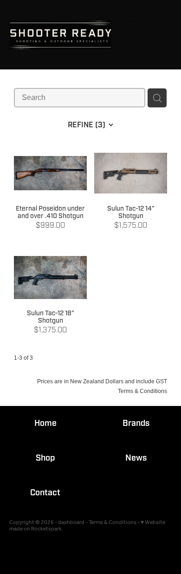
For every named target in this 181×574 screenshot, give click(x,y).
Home (45, 423)
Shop (45, 458)
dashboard (71, 522)
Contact (45, 492)
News (136, 458)
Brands (136, 423)
